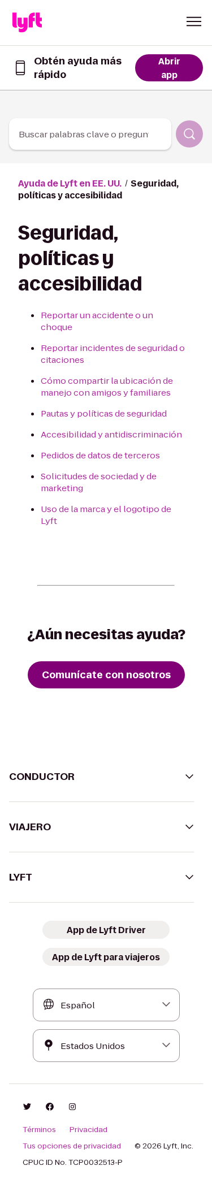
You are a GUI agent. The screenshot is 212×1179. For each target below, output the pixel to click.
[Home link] (27, 23)
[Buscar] (189, 134)
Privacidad (88, 1130)
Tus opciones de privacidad (72, 1146)
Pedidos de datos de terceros (100, 455)
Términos (39, 1130)
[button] (194, 21)
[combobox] (90, 134)
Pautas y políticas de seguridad (104, 413)
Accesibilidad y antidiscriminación (111, 434)
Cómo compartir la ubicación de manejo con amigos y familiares (107, 386)
